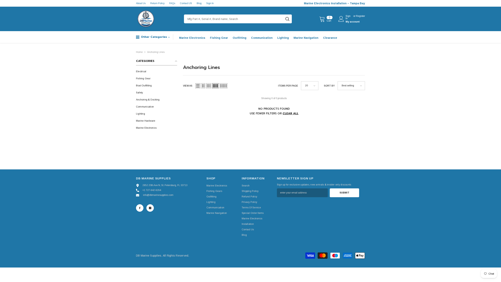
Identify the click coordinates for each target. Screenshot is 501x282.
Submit (344, 192)
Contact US (186, 3)
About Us (141, 3)
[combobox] (233, 18)
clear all (290, 113)
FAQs (172, 3)
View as (187, 85)
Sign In (210, 3)
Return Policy (157, 3)
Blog (199, 3)
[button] (197, 85)
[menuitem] (156, 71)
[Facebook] (139, 208)
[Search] (238, 18)
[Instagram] (150, 208)
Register (360, 16)
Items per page (288, 85)
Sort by (329, 85)
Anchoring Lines (156, 52)
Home (139, 52)
